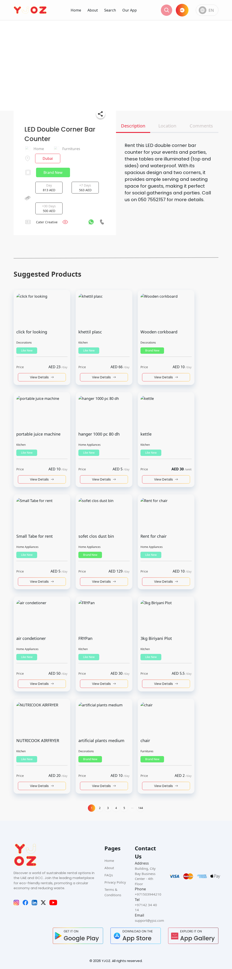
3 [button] (108, 808)
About (92, 10)
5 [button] (124, 808)
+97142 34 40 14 (146, 907)
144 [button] (140, 808)
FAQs (108, 875)
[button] (132, 808)
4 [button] (116, 808)
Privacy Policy (115, 882)
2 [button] (100, 808)
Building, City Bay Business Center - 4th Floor (145, 876)
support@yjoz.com (146, 920)
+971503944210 (146, 894)
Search (110, 10)
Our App (129, 10)
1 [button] (91, 808)
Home (76, 10)
